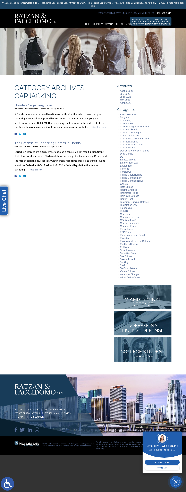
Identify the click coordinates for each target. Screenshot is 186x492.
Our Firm (98, 24)
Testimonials (148, 24)
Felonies (124, 169)
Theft (122, 265)
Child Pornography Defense (134, 126)
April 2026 (125, 103)
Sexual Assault (127, 259)
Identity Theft (126, 199)
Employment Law (129, 162)
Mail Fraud (125, 214)
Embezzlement (127, 159)
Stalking (124, 262)
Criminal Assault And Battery (134, 138)
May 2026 (125, 100)
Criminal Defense (114, 24)
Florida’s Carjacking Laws (33, 105)
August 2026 (126, 91)
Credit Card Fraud (129, 135)
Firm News (125, 172)
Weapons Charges (129, 274)
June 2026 (125, 97)
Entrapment (126, 166)
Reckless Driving (129, 244)
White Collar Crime (130, 277)
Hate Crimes (126, 187)
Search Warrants (128, 250)
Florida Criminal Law (131, 178)
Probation (125, 238)
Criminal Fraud (127, 147)
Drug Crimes (126, 153)
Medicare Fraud (128, 220)
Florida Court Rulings (131, 175)
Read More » (99, 127)
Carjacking (125, 120)
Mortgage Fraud (128, 226)
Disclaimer (37, 416)
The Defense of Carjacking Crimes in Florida (48, 143)
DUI (122, 157)
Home (88, 24)
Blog (136, 24)
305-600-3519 (164, 13)
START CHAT (162, 462)
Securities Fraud (128, 253)
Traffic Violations (128, 268)
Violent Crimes (127, 271)
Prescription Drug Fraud (132, 235)
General (124, 184)
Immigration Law (128, 205)
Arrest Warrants (128, 114)
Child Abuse (126, 123)
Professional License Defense (135, 241)
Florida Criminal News (131, 181)
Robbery (124, 247)
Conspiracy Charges (130, 132)
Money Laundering (129, 223)
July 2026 (125, 94)
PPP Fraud (126, 232)
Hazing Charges (128, 190)
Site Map (19, 416)
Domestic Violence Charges (134, 150)
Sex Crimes (126, 256)
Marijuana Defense (130, 217)
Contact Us (164, 24)
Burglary (124, 117)
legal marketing (64, 445)
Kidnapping (126, 208)
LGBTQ (124, 211)
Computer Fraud (128, 129)
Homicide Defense (129, 196)
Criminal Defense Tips (131, 144)
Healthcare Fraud (129, 193)
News (129, 24)
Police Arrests (127, 229)
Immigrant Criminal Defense (134, 202)
